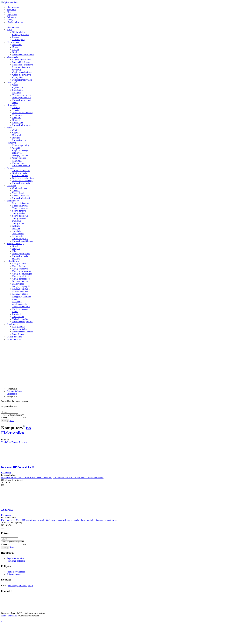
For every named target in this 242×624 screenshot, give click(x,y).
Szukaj (5, 421)
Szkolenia (16, 37)
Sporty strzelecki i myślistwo (20, 219)
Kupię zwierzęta (19, 173)
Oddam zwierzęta (20, 175)
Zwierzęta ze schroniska (23, 178)
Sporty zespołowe (20, 216)
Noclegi (15, 52)
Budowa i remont (20, 281)
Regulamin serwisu (15, 558)
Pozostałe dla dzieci (21, 198)
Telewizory (17, 115)
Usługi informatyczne (21, 271)
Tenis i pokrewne (20, 208)
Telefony (16, 107)
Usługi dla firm (19, 263)
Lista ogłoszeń (13, 7)
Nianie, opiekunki (20, 294)
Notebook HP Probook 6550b (18, 466)
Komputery (17, 120)
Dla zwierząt (18, 284)
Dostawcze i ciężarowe (22, 65)
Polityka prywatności (16, 572)
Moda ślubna (18, 334)
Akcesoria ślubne (20, 329)
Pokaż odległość (8, 475)
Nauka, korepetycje (21, 289)
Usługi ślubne (18, 326)
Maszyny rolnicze (20, 155)
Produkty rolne (18, 163)
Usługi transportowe (21, 279)
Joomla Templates (9, 615)
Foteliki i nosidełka (20, 195)
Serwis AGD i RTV (21, 306)
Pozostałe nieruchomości (23, 54)
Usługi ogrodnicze (20, 276)
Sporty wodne (18, 213)
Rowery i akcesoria (20, 203)
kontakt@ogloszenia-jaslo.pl (20, 585)
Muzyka (16, 248)
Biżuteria (16, 138)
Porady (10, 19)
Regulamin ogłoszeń (16, 561)
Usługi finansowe (20, 269)
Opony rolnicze (19, 158)
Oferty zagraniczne (20, 34)
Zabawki (16, 190)
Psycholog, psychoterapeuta (19, 302)
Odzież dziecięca (19, 188)
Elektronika (12, 432)
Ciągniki (16, 148)
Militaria (16, 228)
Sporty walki (18, 223)
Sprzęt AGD (17, 90)
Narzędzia (16, 92)
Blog (9, 12)
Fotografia (16, 117)
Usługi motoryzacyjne (22, 274)
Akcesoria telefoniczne (22, 112)
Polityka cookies (14, 574)
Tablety (15, 110)
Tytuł (3, 442)
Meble (15, 102)
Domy (15, 47)
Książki (15, 246)
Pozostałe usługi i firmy (22, 321)
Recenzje (23, 442)
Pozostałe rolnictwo (21, 165)
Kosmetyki (17, 135)
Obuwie (15, 133)
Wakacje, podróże (20, 319)
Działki (15, 49)
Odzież (15, 130)
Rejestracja (11, 17)
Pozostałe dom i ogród (22, 100)
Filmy (15, 251)
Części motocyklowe (21, 75)
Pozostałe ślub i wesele (22, 331)
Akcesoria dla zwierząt (22, 180)
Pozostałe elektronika (21, 125)
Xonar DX (7, 509)
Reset (12, 420)
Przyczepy (17, 160)
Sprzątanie (17, 314)
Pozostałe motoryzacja (22, 80)
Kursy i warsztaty (20, 291)
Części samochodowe (22, 72)
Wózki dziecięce (19, 193)
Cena (8, 442)
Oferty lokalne (18, 32)
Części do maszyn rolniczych (20, 151)
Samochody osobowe (21, 59)
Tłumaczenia (18, 316)
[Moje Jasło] (67, 384)
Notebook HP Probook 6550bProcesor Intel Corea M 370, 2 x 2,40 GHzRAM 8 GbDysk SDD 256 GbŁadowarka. (52, 477)
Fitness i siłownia (20, 206)
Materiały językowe (21, 253)
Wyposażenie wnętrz (21, 95)
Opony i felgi (18, 77)
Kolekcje (16, 226)
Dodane (15, 442)
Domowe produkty (20, 145)
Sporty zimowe (19, 211)
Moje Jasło (11, 9)
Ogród (15, 85)
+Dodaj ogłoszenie (15, 22)
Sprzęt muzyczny (20, 238)
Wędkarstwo (18, 233)
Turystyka (16, 231)
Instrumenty (17, 236)
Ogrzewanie (17, 87)
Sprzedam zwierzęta (21, 170)
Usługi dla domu (19, 266)
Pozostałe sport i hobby (22, 241)
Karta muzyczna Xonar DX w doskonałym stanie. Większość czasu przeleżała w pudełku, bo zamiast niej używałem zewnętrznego (59, 520)
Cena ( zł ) (5, 417)
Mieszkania (17, 44)
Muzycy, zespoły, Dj (21, 286)
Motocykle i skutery (21, 62)
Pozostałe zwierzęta (21, 183)
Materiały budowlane (21, 97)
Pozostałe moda (19, 140)
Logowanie (12, 14)
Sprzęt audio (17, 122)
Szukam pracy (18, 39)
